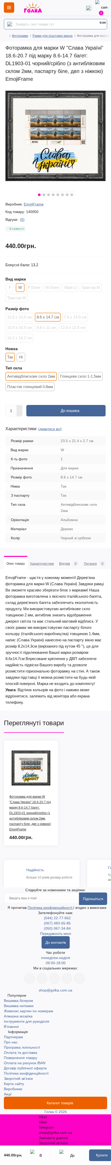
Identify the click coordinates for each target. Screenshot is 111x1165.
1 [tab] (39, 195)
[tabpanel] (55, 135)
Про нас (11, 1042)
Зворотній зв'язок (18, 1078)
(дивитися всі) (50, 429)
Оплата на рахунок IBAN (24, 1063)
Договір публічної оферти (25, 1068)
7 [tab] (67, 195)
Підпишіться (93, 899)
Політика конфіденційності (50, 908)
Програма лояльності (22, 1047)
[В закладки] (38, 1155)
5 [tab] (58, 195)
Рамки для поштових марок (53, 36)
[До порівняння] (70, 1155)
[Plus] (19, 408)
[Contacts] (88, 7)
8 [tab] (71, 195)
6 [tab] (62, 195)
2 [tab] (44, 195)
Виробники (13, 1089)
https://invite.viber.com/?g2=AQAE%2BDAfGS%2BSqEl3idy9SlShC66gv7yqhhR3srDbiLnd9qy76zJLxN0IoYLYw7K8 (67, 978)
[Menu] (9, 7)
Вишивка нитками (19, 1006)
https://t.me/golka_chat (79, 978)
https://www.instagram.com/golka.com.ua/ (42, 978)
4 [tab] (53, 195)
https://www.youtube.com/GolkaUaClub (54, 978)
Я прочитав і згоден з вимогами (56, 908)
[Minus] (19, 414)
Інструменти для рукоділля (26, 1021)
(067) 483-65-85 (57, 923)
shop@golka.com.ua (55, 990)
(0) (22, 219)
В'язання (11, 1026)
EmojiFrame (34, 204)
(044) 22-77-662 (57, 918)
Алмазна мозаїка (18, 1016)
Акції (8, 1094)
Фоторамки (20, 36)
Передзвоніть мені (55, 933)
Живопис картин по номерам (28, 1011)
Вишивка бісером (18, 1000)
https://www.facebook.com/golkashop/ (30, 978)
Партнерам (13, 1037)
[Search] (9, 24)
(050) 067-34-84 (57, 928)
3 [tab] (48, 195)
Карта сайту (14, 1084)
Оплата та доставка (20, 1052)
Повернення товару (20, 1058)
